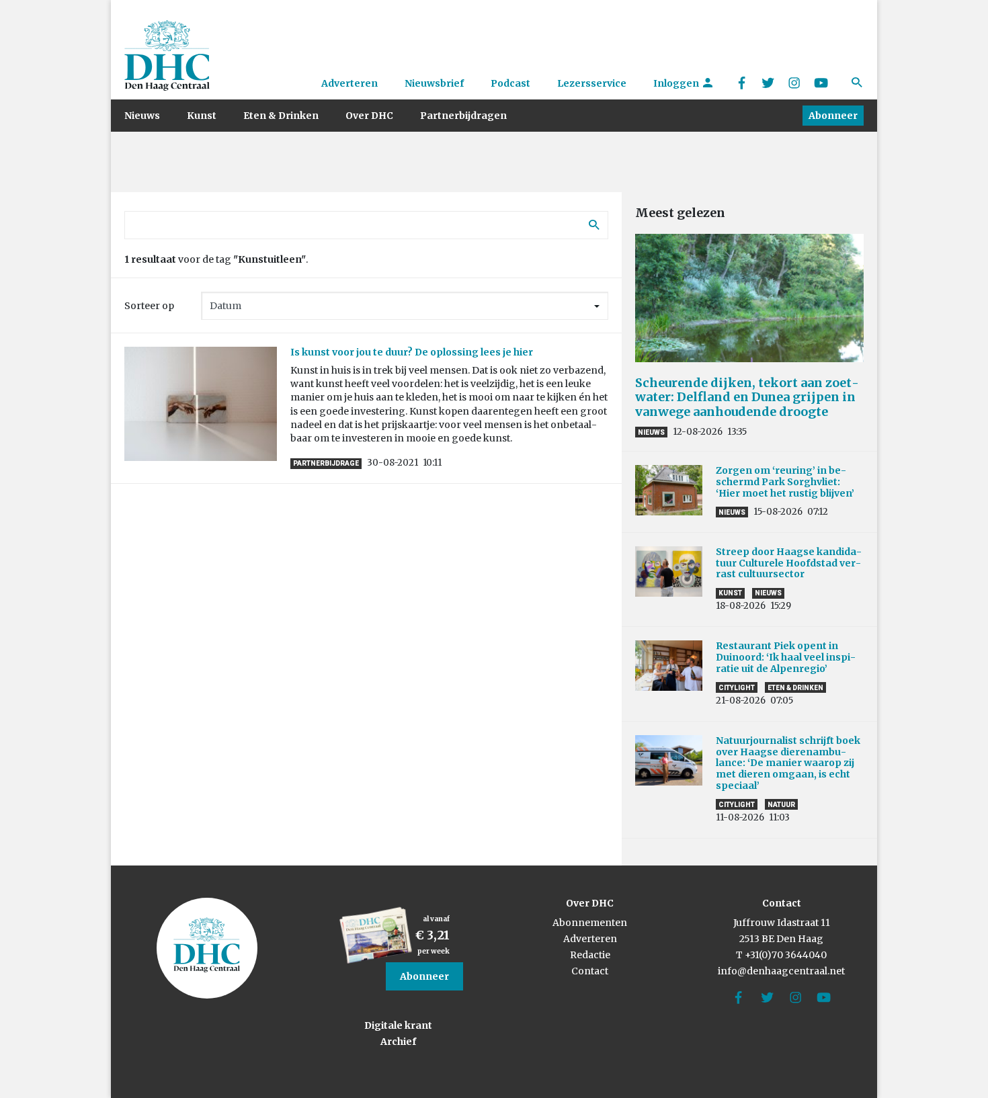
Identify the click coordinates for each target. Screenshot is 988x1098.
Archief (398, 1042)
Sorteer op (149, 306)
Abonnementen (589, 923)
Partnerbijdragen (463, 116)
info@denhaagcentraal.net (781, 971)
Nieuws (142, 116)
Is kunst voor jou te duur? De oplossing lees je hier (411, 352)
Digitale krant (398, 1025)
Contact (589, 971)
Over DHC (369, 116)
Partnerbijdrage (326, 463)
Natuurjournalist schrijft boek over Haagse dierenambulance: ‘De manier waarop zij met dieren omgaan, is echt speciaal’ (788, 763)
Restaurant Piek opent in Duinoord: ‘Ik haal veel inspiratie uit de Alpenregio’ (786, 657)
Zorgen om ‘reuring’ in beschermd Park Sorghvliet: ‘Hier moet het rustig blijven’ (785, 481)
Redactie (590, 955)
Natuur (781, 804)
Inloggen (677, 83)
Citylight (736, 687)
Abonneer (833, 116)
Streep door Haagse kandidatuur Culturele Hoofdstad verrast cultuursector (789, 563)
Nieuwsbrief (434, 83)
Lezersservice (591, 83)
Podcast (510, 83)
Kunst (201, 116)
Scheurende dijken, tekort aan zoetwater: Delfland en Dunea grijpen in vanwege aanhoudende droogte (747, 397)
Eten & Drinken (281, 116)
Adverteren (349, 83)
